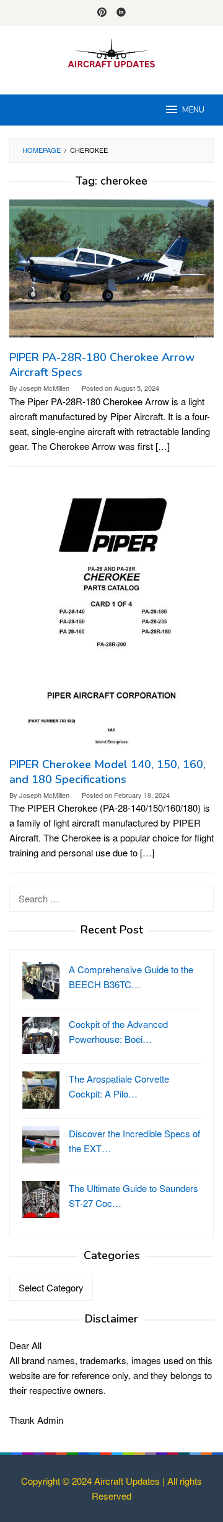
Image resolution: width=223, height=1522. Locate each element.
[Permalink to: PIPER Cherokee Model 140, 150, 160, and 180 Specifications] (111, 616)
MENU (193, 110)
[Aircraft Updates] (111, 52)
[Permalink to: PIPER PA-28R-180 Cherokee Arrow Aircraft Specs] (111, 273)
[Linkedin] (121, 13)
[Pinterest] (102, 13)
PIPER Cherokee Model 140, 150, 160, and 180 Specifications (107, 772)
